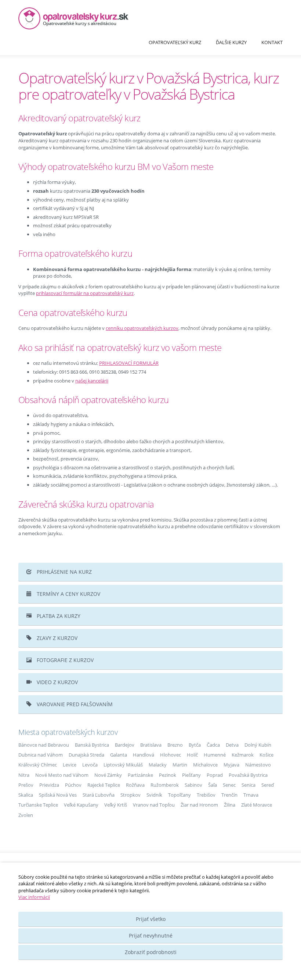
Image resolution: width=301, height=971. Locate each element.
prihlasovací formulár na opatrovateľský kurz (85, 293)
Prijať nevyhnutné (151, 935)
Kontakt (272, 42)
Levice (69, 764)
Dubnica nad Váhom (40, 754)
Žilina (229, 804)
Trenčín (229, 795)
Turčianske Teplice (38, 804)
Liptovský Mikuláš (123, 764)
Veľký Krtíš (115, 804)
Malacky (158, 764)
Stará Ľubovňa (99, 795)
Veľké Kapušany (81, 804)
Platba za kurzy (57, 615)
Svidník (154, 795)
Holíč (192, 754)
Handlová (143, 754)
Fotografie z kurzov (64, 660)
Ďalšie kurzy (231, 42)
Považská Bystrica (248, 775)
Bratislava (151, 744)
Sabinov (193, 785)
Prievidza (49, 785)
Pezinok (167, 775)
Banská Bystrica (92, 744)
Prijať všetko (151, 918)
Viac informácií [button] (34, 897)
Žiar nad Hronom (199, 804)
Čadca (213, 744)
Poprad (215, 775)
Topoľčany (179, 795)
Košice (266, 754)
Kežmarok (243, 754)
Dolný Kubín (257, 744)
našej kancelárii (91, 380)
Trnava (250, 795)
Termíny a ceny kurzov (67, 593)
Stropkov (130, 795)
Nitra (23, 775)
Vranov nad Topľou (154, 804)
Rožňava (135, 785)
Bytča (195, 744)
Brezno (175, 744)
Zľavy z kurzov (56, 637)
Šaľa (212, 785)
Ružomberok (164, 785)
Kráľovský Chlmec (37, 764)
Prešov (25, 785)
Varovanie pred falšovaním (74, 704)
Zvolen (25, 815)
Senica (248, 785)
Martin (180, 764)
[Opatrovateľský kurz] (150, 18)
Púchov (73, 785)
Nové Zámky (108, 775)
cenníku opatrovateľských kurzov (142, 328)
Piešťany (191, 775)
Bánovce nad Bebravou (43, 744)
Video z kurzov (56, 682)
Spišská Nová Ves (58, 795)
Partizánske (140, 775)
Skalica (25, 795)
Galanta (118, 754)
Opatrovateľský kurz (175, 42)
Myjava (231, 764)
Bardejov (124, 744)
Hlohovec (170, 754)
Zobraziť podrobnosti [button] (151, 952)
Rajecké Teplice (103, 785)
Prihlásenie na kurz (63, 571)
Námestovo (258, 764)
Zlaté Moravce (256, 804)
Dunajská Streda (86, 754)
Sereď (267, 785)
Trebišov (206, 795)
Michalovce (205, 764)
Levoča (90, 764)
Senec (229, 785)
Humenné (215, 754)
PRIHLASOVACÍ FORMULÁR (129, 363)
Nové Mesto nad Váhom (61, 775)
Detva (232, 744)
